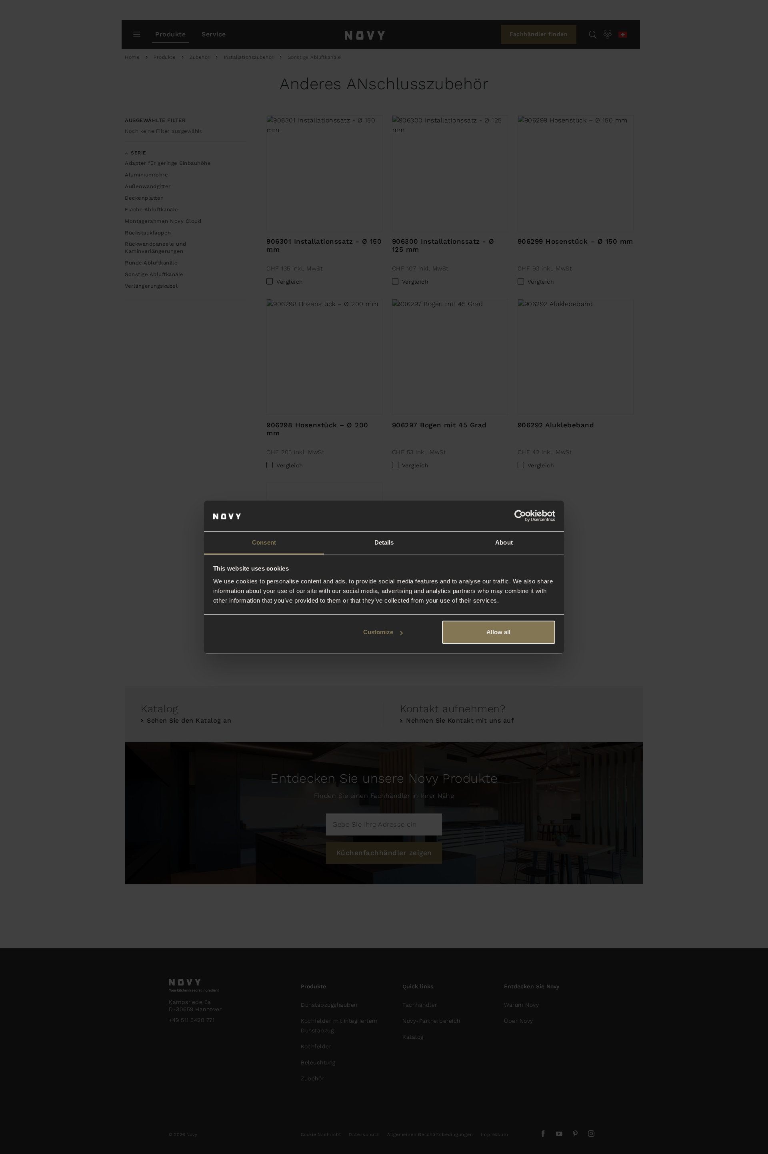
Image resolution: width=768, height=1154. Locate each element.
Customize (378, 632)
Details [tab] (384, 542)
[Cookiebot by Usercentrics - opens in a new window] (520, 516)
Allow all (498, 632)
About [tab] (504, 542)
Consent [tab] (264, 542)
